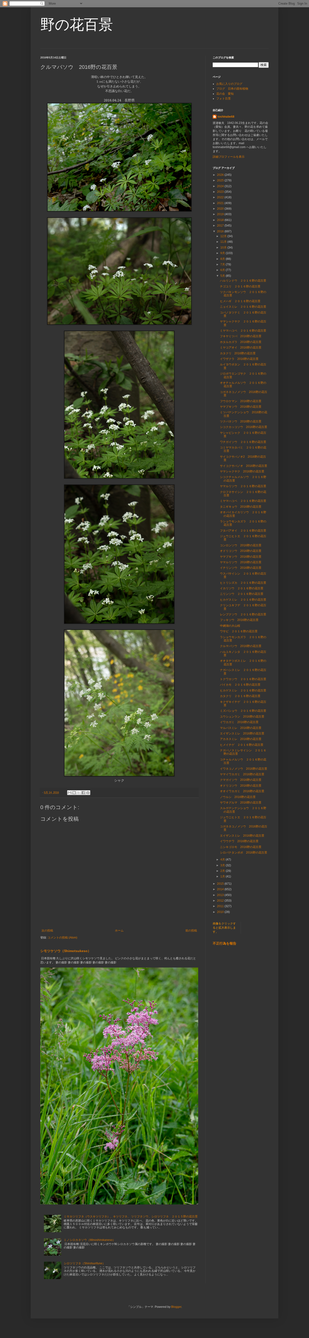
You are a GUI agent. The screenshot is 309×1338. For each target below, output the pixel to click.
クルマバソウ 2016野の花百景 (240, 646)
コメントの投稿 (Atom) (62, 937)
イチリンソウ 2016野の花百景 (240, 567)
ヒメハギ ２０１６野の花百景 (240, 301)
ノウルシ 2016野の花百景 (238, 797)
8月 (223, 259)
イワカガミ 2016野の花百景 (239, 722)
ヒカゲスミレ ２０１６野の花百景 (243, 599)
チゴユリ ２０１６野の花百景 (240, 286)
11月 (223, 241)
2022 (221, 197)
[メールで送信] (69, 792)
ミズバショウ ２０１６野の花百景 (243, 710)
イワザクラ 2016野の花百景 (239, 359)
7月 (223, 264)
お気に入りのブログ (229, 83)
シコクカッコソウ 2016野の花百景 (243, 427)
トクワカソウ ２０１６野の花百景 (243, 679)
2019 (221, 214)
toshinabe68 (226, 116)
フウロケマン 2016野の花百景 (240, 401)
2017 (221, 225)
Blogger (176, 1307)
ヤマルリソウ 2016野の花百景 (240, 562)
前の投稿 (191, 930)
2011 (221, 906)
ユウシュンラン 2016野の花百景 (242, 716)
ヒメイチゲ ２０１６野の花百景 (241, 745)
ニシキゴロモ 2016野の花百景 (240, 847)
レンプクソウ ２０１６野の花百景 (243, 614)
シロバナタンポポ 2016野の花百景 (243, 852)
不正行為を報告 (224, 943)
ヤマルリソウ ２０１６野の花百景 (243, 486)
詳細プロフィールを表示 (229, 156)
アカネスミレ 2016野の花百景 (240, 739)
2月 (223, 871)
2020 (221, 208)
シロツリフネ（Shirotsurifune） (84, 1263)
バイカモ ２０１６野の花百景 (240, 684)
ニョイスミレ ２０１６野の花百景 (243, 306)
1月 (223, 876)
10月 (223, 247)
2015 (221, 883)
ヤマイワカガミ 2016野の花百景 (242, 774)
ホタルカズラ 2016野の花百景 (240, 342)
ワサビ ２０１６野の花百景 (239, 631)
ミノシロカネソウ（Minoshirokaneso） (89, 1240)
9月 (223, 253)
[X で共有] (78, 792)
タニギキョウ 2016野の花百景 (240, 506)
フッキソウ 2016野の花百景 (239, 620)
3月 (223, 865)
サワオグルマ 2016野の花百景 (240, 802)
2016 (221, 231)
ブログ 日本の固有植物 (232, 88)
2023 (221, 191)
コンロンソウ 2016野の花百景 (240, 545)
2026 (221, 175)
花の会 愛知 (225, 93)
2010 (221, 912)
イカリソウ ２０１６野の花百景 (241, 588)
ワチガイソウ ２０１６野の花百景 (243, 442)
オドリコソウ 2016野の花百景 (240, 551)
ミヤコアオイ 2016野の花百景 (240, 347)
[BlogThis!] (74, 792)
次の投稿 (47, 930)
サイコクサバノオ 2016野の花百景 (243, 466)
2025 (221, 180)
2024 (221, 186)
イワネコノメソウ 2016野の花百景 (243, 768)
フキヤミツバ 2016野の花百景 (240, 336)
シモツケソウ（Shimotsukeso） (65, 951)
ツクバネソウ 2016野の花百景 (240, 421)
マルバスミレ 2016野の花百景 (240, 728)
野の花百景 (76, 24)
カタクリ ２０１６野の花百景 (240, 696)
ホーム (119, 930)
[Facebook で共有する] (83, 792)
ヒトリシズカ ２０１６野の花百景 (243, 582)
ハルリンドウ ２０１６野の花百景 (243, 280)
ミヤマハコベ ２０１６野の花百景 (243, 330)
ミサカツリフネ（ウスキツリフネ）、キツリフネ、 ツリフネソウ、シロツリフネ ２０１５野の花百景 (131, 1216)
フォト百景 (223, 98)
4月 (223, 859)
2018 (221, 220)
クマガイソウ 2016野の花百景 (240, 780)
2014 (221, 889)
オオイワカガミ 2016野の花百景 (242, 791)
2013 (221, 895)
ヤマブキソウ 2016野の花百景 (240, 406)
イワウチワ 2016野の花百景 (239, 841)
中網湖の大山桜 (230, 625)
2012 (221, 900)
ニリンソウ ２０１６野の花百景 (241, 594)
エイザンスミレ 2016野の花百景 (242, 733)
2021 (221, 203)
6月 (223, 270)
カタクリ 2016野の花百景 (238, 353)
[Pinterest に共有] (87, 792)
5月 (223, 276)
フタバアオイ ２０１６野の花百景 (243, 530)
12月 (223, 236)
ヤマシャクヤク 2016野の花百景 (242, 471)
